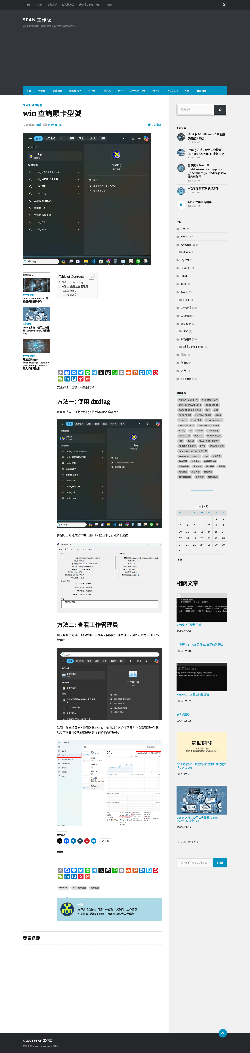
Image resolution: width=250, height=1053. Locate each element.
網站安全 (183, 471)
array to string (188, 400)
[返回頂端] (223, 1033)
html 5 (183, 420)
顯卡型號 (95, 887)
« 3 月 (179, 560)
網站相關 (57, 90)
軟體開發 (200, 477)
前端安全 (217, 456)
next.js (198, 436)
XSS (206, 456)
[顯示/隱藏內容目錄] (90, 277)
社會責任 (109, 4)
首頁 (28, 4)
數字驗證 (210, 466)
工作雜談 (186, 307)
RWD (202, 446)
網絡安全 (195, 471)
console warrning (190, 405)
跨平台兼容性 (185, 477)
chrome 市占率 (210, 400)
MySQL (107, 90)
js (191, 430)
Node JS (173, 90)
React (157, 90)
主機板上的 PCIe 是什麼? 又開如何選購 (200, 644)
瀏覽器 (222, 466)
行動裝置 (208, 471)
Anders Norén (43, 1046)
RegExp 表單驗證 (187, 446)
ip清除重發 (183, 714)
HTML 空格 (196, 420)
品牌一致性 (184, 466)
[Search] (224, 5)
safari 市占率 (217, 446)
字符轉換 (198, 466)
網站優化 (74, 90)
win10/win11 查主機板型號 (193, 694)
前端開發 (183, 461)
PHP (120, 90)
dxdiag (63, 887)
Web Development (189, 456)
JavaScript (137, 90)
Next (186, 299)
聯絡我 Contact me (89, 4)
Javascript (187, 244)
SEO (185, 331)
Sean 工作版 (37, 19)
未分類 (27, 105)
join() (182, 430)
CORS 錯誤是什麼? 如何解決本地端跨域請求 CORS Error (202, 765)
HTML (91, 90)
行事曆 (185, 362)
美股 (183, 354)
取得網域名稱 (210, 461)
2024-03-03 (55, 124)
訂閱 (220, 862)
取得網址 (195, 461)
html (218, 415)
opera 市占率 (214, 436)
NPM (184, 276)
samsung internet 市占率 (193, 451)
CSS (187, 90)
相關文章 (72, 294)
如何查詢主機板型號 (189, 624)
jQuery (187, 251)
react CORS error (209, 441)
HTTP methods (214, 420)
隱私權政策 (68, 4)
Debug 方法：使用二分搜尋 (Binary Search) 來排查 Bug (197, 819)
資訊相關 (201, 90)
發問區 (39, 4)
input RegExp (186, 425)
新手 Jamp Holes (193, 346)
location (184, 436)
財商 (183, 370)
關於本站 (52, 4)
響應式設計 (213, 477)
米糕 (38, 124)
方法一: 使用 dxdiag (72, 282)
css (216, 410)
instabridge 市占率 (209, 425)
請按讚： (72, 290)
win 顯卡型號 (79, 887)
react (191, 441)
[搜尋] (220, 110)
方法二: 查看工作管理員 (74, 286)
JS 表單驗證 (213, 430)
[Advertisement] (125, 54)
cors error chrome (190, 410)
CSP (208, 410)
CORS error (212, 405)
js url (199, 430)
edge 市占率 (185, 415)
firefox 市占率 (203, 415)
